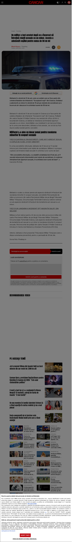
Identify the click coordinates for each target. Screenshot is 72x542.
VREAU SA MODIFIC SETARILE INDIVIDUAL (25, 539)
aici (45, 512)
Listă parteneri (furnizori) (8, 531)
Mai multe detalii (32, 503)
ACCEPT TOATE (25, 535)
